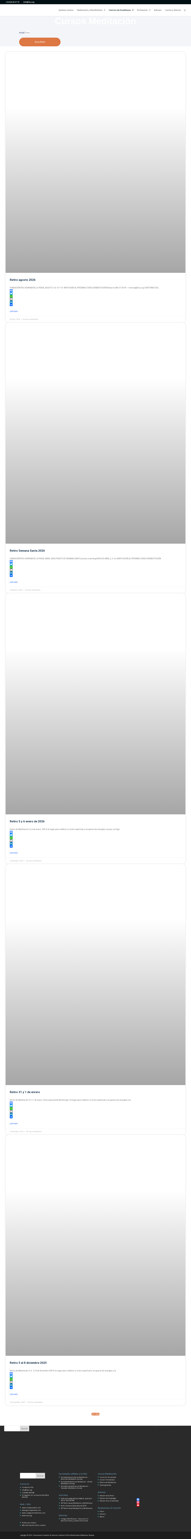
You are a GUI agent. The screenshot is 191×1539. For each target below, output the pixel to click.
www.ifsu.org (27, 1515)
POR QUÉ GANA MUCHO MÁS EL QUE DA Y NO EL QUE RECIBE (76, 1499)
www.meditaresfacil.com (31, 1508)
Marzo (102, 1517)
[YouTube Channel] (138, 1505)
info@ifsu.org (27, 1490)
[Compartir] (95, 304)
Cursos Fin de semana (108, 1477)
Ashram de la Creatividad (109, 1501)
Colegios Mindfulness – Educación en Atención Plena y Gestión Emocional (74, 1520)
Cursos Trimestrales (107, 1480)
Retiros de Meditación (108, 1482)
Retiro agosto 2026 (23, 280)
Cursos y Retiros (173, 10)
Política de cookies (29, 1523)
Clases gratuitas (105, 1485)
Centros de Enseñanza (120, 10)
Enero (102, 1511)
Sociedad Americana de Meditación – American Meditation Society (75, 1478)
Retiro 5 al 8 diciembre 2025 (28, 1362)
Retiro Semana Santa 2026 (27, 550)
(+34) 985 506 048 (28, 1493)
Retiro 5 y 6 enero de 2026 (27, 821)
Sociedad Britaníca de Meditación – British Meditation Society (76, 1483)
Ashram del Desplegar (108, 1498)
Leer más (14, 311)
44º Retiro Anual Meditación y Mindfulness (76, 1503)
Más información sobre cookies (33, 1525)
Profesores (142, 10)
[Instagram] (138, 1502)
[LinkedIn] (95, 301)
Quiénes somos (66, 10)
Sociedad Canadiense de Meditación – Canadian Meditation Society (75, 1487)
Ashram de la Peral (107, 1495)
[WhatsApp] (95, 296)
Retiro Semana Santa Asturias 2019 (73, 1506)
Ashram (157, 10)
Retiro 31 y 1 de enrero (25, 1092)
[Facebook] (95, 290)
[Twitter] (95, 293)
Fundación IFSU (27, 1487)
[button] (95, 1414)
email (22, 32)
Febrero (103, 1514)
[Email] (95, 299)
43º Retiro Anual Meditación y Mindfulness (76, 1508)
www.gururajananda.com (31, 1510)
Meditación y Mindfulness (89, 10)
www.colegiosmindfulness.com (33, 1513)
